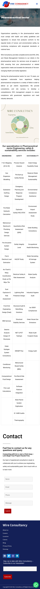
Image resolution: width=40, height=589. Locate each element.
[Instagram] (13, 556)
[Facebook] (5, 556)
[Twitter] (9, 556)
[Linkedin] (17, 556)
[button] (36, 585)
